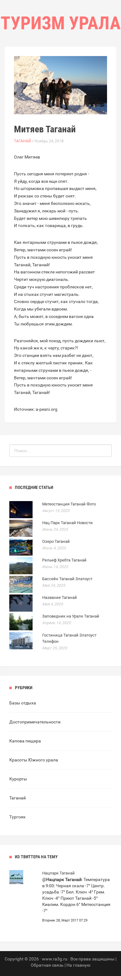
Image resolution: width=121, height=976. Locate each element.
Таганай (22, 141)
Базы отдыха (22, 702)
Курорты (18, 778)
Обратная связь (47, 965)
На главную (78, 965)
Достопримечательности (34, 721)
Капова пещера (25, 740)
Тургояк (17, 816)
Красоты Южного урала (33, 759)
